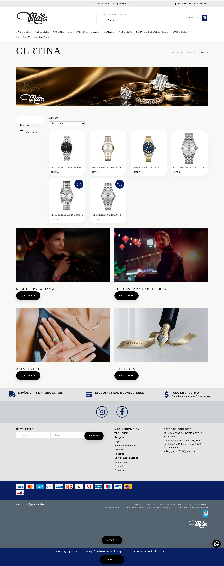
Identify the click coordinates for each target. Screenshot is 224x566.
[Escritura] (161, 335)
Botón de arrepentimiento (193, 508)
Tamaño (109, 32)
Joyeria (58, 32)
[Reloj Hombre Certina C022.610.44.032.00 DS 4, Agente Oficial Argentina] (189, 148)
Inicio (171, 52)
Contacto (23, 37)
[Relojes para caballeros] (161, 255)
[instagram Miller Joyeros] (102, 412)
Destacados (42, 37)
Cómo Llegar (182, 32)
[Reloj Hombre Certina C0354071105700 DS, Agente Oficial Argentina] (67, 148)
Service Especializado (152, 32)
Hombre (191, 52)
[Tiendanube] (30, 505)
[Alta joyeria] (63, 335)
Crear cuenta (184, 4)
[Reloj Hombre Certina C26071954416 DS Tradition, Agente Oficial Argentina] (108, 148)
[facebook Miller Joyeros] (122, 412)
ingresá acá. (170, 508)
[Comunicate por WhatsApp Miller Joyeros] (216, 544)
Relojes (180, 52)
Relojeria (42, 32)
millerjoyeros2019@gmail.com (112, 4)
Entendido (112, 559)
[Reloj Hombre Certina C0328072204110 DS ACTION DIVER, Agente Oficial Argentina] (148, 148)
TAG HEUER (23, 32)
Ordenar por (54, 118)
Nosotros (125, 32)
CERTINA (55, 172)
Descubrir (28, 295)
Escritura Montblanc (84, 32)
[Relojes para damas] (63, 255)
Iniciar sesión (201, 4)
